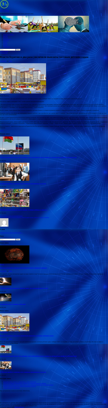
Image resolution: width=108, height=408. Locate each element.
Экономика (6, 46)
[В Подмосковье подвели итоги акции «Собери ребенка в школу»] (14, 206)
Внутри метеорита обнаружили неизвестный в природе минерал (23, 268)
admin (10, 61)
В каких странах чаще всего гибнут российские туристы (19, 386)
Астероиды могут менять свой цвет (13, 304)
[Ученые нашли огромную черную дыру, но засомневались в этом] (5, 285)
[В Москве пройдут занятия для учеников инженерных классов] (14, 180)
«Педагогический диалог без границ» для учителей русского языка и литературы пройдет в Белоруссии (38, 157)
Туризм (5, 43)
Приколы (6, 40)
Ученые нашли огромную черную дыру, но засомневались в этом (24, 288)
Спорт (5, 42)
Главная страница (8, 34)
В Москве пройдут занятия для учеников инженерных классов (23, 183)
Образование (7, 39)
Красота (5, 37)
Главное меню (4, 51)
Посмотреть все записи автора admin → (11, 232)
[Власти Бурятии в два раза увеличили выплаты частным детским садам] (14, 331)
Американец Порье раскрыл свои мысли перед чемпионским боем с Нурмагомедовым (28, 385)
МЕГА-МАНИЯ (4, 11)
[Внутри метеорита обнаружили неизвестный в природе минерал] (14, 263)
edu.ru (1, 130)
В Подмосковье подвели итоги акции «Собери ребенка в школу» (23, 210)
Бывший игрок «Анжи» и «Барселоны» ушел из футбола (19, 382)
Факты (5, 45)
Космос (5, 36)
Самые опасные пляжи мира (11, 388)
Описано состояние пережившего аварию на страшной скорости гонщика (24, 383)
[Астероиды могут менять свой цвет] (5, 301)
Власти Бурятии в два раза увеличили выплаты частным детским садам (26, 336)
